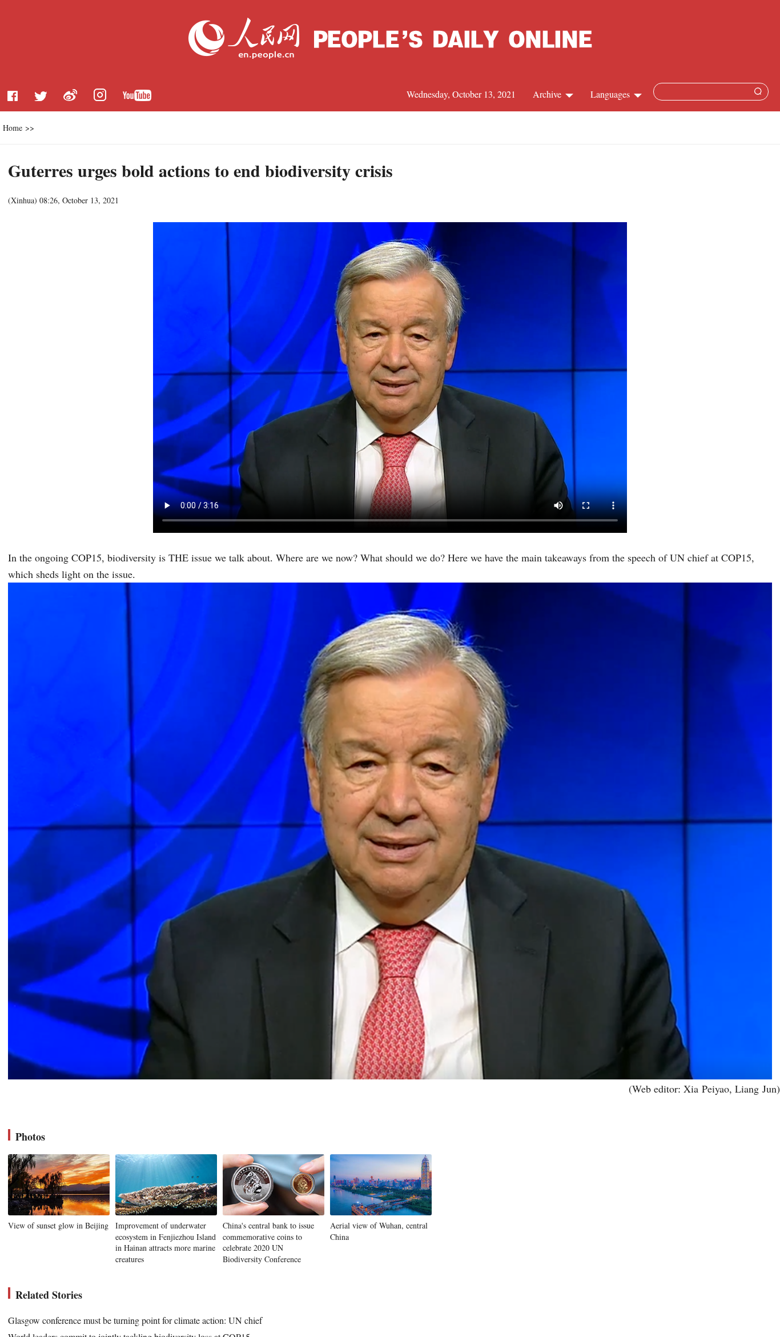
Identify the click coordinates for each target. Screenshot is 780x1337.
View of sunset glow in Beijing (58, 1225)
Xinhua (22, 200)
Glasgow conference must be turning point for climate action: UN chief (135, 1320)
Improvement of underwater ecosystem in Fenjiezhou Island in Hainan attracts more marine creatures (165, 1242)
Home (12, 127)
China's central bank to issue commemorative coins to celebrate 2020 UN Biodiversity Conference (268, 1242)
